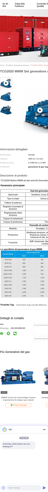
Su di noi (5, 5)
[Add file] (3, 488)
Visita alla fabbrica (20, 5)
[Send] (44, 488)
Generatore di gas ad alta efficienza (31, 305)
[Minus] (44, 429)
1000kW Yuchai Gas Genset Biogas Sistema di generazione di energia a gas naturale (18, 399)
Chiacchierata (20, 405)
